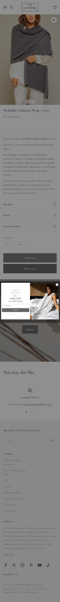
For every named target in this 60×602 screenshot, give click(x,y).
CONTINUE (15, 310)
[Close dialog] (57, 284)
